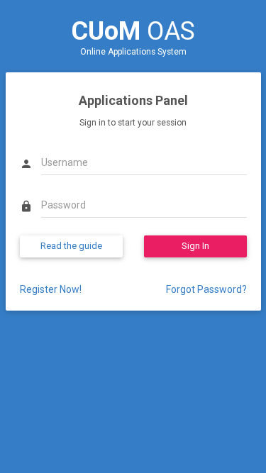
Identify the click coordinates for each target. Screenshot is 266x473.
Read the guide (71, 245)
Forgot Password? (206, 289)
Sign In (195, 245)
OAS (133, 31)
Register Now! (51, 289)
